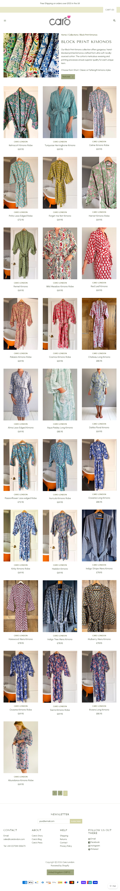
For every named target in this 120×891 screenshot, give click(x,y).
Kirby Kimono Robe (20, 568)
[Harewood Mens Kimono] (21, 606)
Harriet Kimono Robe (99, 215)
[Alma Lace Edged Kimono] (21, 394)
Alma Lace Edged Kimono (21, 427)
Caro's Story (37, 835)
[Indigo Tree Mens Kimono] (60, 606)
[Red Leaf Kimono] (99, 253)
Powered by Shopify (60, 865)
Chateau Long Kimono (99, 357)
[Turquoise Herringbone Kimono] (60, 112)
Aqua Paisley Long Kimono (60, 427)
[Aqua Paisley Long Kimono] (60, 394)
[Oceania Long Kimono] (99, 465)
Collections (73, 35)
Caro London (21, 142)
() (109, 10)
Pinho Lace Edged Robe (21, 215)
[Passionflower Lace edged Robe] (21, 465)
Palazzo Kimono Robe (21, 357)
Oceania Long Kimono (99, 498)
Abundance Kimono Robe (21, 780)
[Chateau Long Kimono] (99, 324)
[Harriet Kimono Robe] (99, 183)
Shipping (64, 835)
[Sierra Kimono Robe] (60, 677)
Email (93, 838)
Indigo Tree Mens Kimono (59, 639)
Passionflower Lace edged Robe (21, 498)
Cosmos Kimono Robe (60, 357)
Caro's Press (37, 842)
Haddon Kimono (60, 568)
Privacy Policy (66, 846)
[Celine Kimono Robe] (99, 112)
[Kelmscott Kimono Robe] (21, 112)
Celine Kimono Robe (99, 145)
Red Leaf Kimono (99, 286)
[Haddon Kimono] (60, 535)
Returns (63, 839)
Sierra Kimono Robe (60, 710)
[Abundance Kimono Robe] (21, 747)
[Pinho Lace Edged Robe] (21, 183)
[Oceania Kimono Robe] (21, 677)
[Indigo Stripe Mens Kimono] (99, 535)
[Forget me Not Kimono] (60, 183)
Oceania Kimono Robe (21, 709)
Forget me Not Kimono (60, 215)
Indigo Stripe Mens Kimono (99, 568)
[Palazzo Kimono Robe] (21, 324)
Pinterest (94, 849)
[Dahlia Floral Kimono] (99, 394)
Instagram (95, 845)
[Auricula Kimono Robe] (60, 465)
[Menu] (5, 21)
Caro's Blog (37, 839)
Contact (63, 842)
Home (64, 35)
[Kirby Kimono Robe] (21, 535)
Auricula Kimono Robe (60, 498)
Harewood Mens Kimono (21, 639)
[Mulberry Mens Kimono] (99, 606)
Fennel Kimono (21, 286)
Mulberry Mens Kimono (99, 639)
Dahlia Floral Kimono (99, 427)
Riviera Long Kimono (99, 709)
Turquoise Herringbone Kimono (60, 145)
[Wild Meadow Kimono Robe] (60, 253)
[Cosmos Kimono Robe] (60, 324)
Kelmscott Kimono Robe (21, 145)
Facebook (95, 842)
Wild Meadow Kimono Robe (60, 286)
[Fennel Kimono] (21, 253)
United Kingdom (59, 872)
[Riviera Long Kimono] (99, 677)
